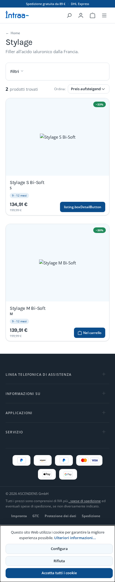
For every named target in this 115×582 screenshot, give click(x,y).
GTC (35, 516)
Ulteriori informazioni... (75, 537)
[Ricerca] (69, 15)
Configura (59, 548)
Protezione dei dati (60, 516)
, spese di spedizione (85, 500)
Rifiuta (59, 560)
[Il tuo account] (80, 15)
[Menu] (104, 15)
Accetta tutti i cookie (59, 572)
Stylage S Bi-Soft (27, 182)
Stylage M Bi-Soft (27, 308)
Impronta (19, 516)
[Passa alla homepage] (22, 14)
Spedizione (91, 516)
